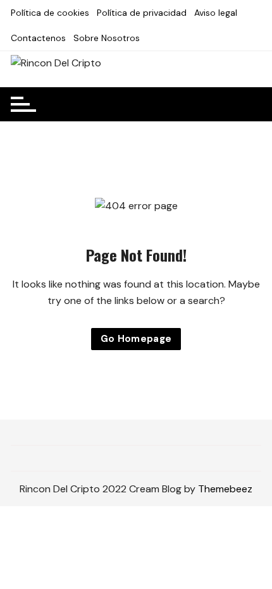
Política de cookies (50, 12)
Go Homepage (136, 338)
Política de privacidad (142, 12)
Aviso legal (215, 12)
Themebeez (225, 488)
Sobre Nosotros (106, 38)
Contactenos (38, 38)
